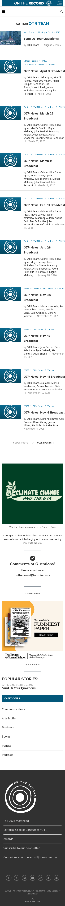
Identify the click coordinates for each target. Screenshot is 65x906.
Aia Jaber (45, 383)
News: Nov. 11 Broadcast (44, 376)
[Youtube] (32, 878)
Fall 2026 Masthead (16, 821)
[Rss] (48, 878)
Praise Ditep (40, 389)
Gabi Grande (37, 312)
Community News (13, 709)
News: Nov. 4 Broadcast (44, 412)
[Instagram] (24, 878)
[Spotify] (56, 878)
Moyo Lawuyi (38, 175)
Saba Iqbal (46, 77)
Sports (6, 736)
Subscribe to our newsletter (21, 848)
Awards (8, 839)
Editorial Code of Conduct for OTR (25, 830)
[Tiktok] (40, 878)
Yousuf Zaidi (38, 87)
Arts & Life (9, 718)
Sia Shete (40, 265)
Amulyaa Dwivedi (40, 350)
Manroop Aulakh (42, 80)
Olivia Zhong (37, 309)
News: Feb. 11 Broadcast (44, 205)
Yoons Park (41, 90)
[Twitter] (16, 878)
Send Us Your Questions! (41, 38)
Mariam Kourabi (49, 306)
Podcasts (7, 755)
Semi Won (38, 84)
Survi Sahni (56, 389)
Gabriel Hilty (47, 124)
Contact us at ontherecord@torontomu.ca (30, 857)
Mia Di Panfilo (38, 128)
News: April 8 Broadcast (44, 71)
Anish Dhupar (39, 134)
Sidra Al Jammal (49, 418)
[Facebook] (8, 878)
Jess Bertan (46, 347)
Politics (6, 746)
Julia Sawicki (41, 131)
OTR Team (33, 45)
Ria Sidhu (37, 425)
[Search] (61, 12)
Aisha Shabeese (41, 268)
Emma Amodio (45, 386)
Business (8, 727)
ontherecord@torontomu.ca (32, 575)
